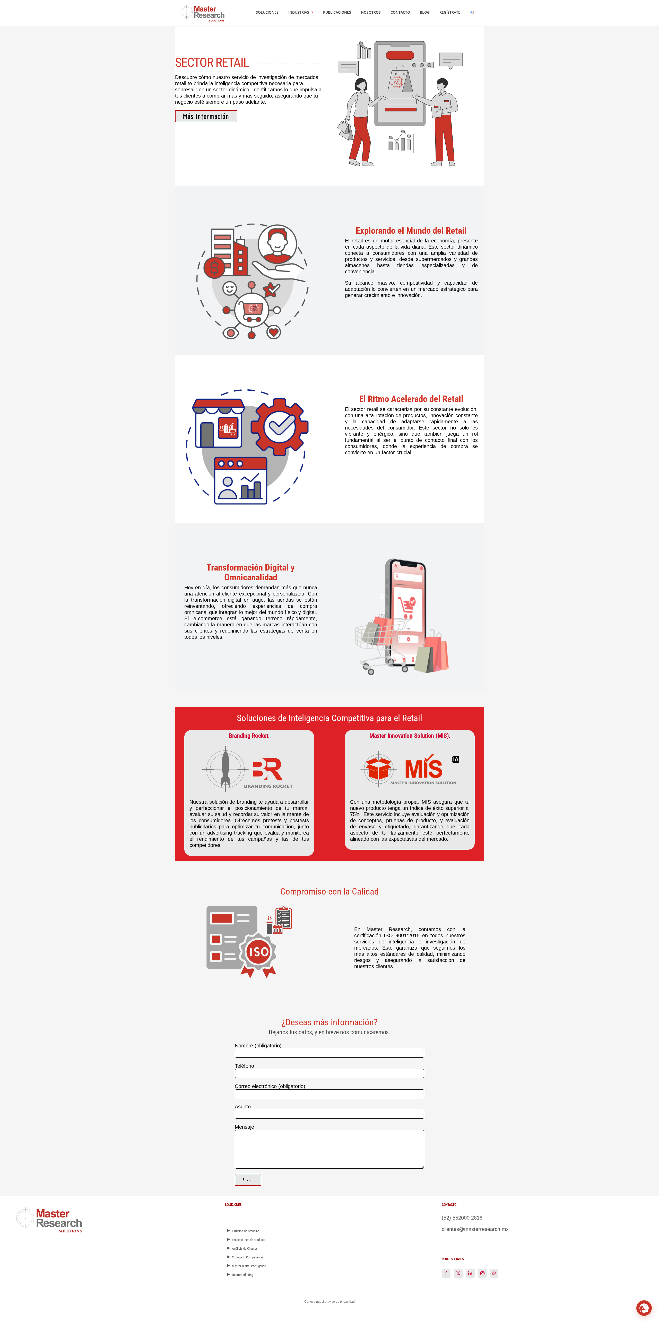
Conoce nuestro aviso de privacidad (329, 1301)
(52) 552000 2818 (462, 1218)
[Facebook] (446, 1273)
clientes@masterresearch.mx (475, 1229)
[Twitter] (458, 1273)
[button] (644, 1308)
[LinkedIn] (470, 1273)
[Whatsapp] (494, 1273)
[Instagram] (482, 1273)
